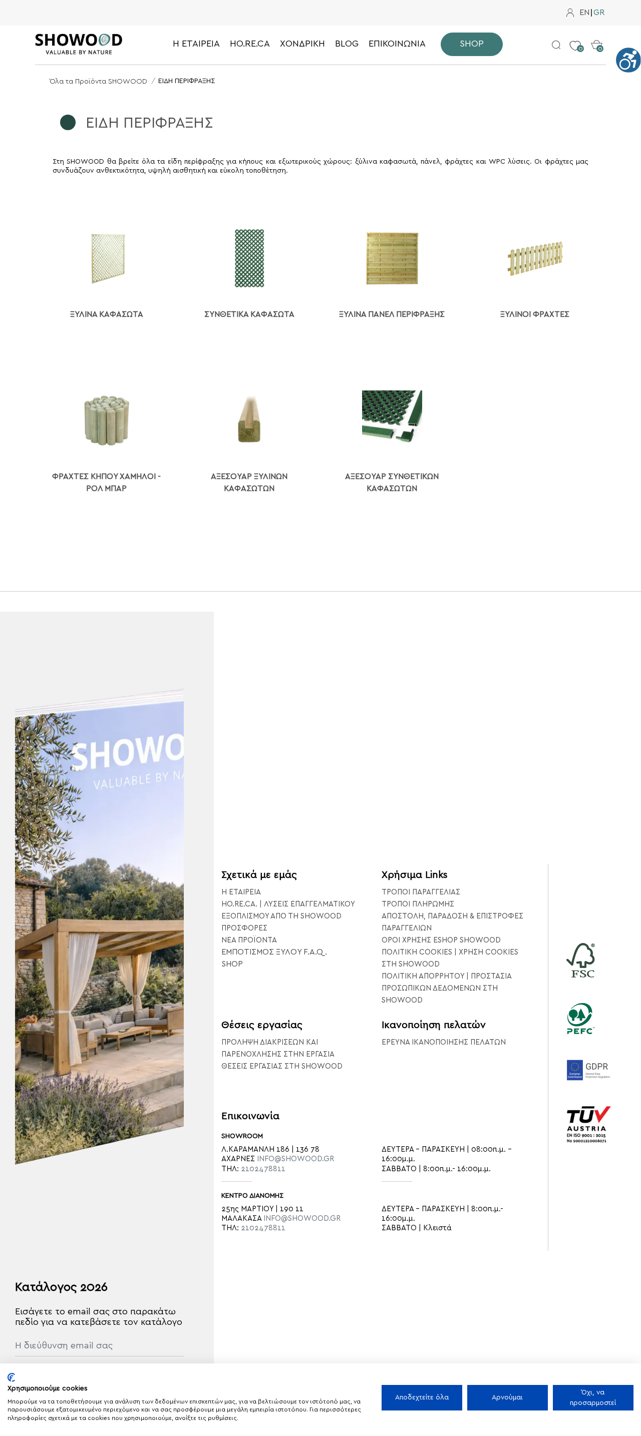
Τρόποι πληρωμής (418, 904)
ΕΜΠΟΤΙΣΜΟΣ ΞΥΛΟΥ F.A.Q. (274, 952)
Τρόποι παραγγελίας (421, 892)
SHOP (232, 964)
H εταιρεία (241, 892)
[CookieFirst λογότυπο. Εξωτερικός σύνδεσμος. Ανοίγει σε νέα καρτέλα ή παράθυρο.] (11, 1377)
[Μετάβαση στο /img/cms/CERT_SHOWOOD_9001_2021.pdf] (588, 1138)
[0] (574, 38)
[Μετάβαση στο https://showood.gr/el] (79, 44)
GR (598, 13)
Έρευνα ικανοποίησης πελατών (444, 1042)
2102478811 (263, 1169)
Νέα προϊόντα (249, 940)
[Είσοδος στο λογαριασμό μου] (570, 13)
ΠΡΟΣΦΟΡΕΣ (244, 928)
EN (584, 13)
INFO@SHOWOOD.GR (295, 1159)
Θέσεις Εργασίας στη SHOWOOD (282, 1066)
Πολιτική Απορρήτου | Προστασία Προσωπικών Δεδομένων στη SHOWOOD (446, 988)
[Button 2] (556, 44)
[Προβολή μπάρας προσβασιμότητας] (628, 60)
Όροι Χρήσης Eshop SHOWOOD (441, 940)
